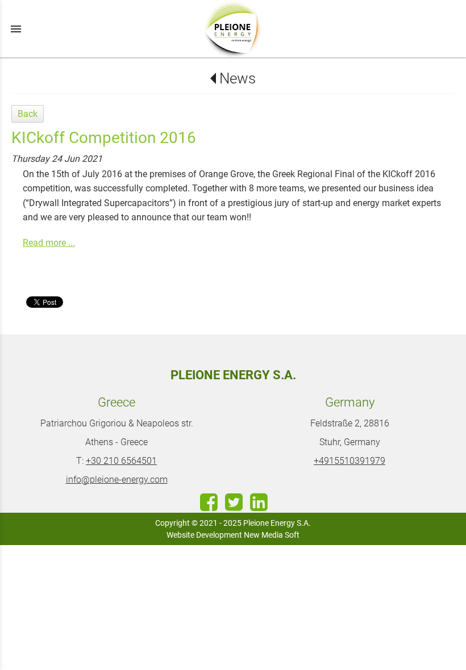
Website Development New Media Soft (233, 534)
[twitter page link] (236, 502)
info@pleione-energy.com (117, 479)
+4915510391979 (349, 460)
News (237, 78)
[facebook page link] (211, 502)
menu (16, 29)
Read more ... (49, 242)
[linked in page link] (261, 502)
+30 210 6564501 (121, 460)
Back (28, 113)
